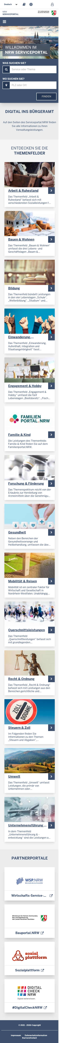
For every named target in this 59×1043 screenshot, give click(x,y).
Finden (46, 96)
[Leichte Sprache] (24, 4)
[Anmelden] (52, 4)
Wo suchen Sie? (14, 78)
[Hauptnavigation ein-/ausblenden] (4, 21)
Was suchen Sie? (14, 63)
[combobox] (11, 4)
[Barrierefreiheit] (31, 4)
